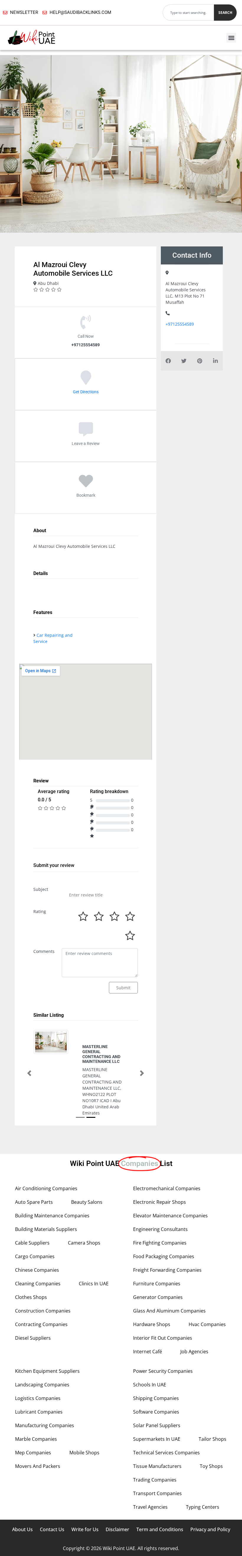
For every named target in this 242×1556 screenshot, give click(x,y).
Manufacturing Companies (44, 1386)
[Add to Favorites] (86, 485)
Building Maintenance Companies (52, 1176)
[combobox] (188, 12)
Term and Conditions (159, 1490)
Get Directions (86, 391)
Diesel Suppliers (33, 1298)
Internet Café (147, 1312)
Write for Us (85, 1490)
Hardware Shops (151, 1284)
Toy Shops (211, 1426)
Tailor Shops (212, 1399)
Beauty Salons (86, 1162)
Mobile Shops (84, 1413)
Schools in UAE (149, 1345)
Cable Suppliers (32, 1203)
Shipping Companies (156, 1358)
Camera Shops (84, 1203)
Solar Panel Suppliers (156, 1386)
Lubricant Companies (39, 1372)
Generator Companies (158, 1257)
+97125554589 (180, 324)
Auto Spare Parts (34, 1162)
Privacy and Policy (210, 1490)
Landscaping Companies (42, 1345)
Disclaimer (117, 1490)
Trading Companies (154, 1440)
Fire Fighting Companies (160, 1203)
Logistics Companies (37, 1358)
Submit (123, 987)
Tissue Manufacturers (157, 1426)
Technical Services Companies (166, 1413)
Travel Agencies (150, 1467)
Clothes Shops (31, 1257)
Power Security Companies (163, 1331)
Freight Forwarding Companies (167, 1230)
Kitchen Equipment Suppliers (47, 1331)
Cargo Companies (35, 1217)
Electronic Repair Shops (159, 1162)
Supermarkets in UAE (156, 1399)
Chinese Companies (37, 1230)
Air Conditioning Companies (46, 1149)
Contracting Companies (41, 1284)
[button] (231, 38)
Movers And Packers (37, 1426)
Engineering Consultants (160, 1189)
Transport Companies (157, 1454)
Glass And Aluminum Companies (169, 1271)
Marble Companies (36, 1399)
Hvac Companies (207, 1284)
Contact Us (52, 1490)
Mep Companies (33, 1413)
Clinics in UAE (94, 1244)
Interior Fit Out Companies (162, 1298)
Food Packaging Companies (163, 1217)
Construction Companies (43, 1271)
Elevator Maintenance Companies (170, 1176)
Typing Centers (202, 1467)
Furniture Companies (156, 1244)
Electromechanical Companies (166, 1149)
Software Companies (156, 1372)
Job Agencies (194, 1312)
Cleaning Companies (37, 1244)
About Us (22, 1490)
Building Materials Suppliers (46, 1189)
